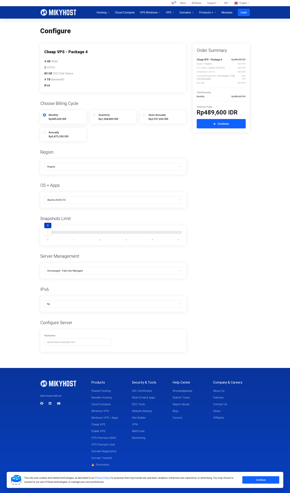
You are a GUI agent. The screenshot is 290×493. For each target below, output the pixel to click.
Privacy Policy (102, 478)
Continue (261, 480)
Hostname (49, 335)
